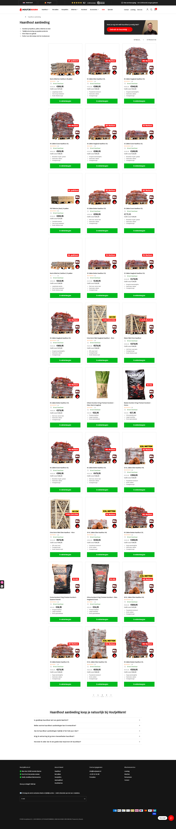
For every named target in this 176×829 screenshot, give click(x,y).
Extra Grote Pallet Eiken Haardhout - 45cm (62, 532)
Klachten (127, 774)
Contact (126, 10)
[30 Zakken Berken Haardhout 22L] (102, 190)
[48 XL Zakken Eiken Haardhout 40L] (139, 579)
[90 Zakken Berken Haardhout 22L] (102, 449)
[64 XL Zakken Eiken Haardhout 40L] (102, 643)
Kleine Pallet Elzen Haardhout (132, 338)
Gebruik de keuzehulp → (120, 29)
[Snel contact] (171, 818)
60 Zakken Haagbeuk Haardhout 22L (60, 338)
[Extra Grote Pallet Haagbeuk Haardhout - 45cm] (102, 319)
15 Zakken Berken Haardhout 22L (96, 273)
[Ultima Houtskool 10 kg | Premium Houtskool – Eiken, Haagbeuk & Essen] (102, 579)
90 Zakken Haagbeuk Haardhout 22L (134, 79)
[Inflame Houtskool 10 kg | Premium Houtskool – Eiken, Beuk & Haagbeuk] (102, 384)
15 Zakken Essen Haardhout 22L (133, 144)
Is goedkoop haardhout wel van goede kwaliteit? (51, 720)
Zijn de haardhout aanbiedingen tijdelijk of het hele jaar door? (56, 731)
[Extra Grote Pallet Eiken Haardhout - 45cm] (65, 514)
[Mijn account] (147, 10)
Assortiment (59, 767)
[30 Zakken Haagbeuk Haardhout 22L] (102, 125)
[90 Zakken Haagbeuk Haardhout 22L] (139, 60)
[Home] (25, 17)
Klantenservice (129, 767)
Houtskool (84, 9)
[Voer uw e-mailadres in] (84, 798)
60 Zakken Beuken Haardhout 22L (133, 532)
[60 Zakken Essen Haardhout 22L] (65, 449)
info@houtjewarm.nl (95, 771)
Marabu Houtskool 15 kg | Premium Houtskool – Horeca (137, 404)
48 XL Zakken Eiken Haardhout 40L (134, 597)
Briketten (74, 9)
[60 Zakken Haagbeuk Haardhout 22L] (65, 319)
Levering (132, 10)
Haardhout (45, 9)
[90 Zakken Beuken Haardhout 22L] (139, 643)
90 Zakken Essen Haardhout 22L (59, 144)
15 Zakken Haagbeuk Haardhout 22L (134, 273)
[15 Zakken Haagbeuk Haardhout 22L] (139, 255)
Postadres (93, 777)
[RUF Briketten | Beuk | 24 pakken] (65, 190)
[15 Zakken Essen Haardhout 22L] (139, 125)
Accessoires (93, 9)
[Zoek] (151, 10)
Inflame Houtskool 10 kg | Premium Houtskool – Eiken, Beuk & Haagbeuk (100, 404)
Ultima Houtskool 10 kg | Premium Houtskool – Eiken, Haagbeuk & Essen (102, 598)
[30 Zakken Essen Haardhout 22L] (139, 190)
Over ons (139, 10)
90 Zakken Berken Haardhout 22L (96, 468)
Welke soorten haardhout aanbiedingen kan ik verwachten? (55, 725)
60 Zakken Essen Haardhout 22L (59, 468)
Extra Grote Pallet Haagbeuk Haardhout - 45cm (100, 338)
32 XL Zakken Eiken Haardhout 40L (134, 468)
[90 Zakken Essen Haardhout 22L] (65, 125)
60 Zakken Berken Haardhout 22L (59, 403)
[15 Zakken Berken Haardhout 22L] (102, 255)
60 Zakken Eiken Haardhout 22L (96, 79)
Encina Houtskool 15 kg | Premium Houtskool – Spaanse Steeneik (63, 598)
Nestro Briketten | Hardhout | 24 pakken (61, 273)
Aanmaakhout (59, 780)
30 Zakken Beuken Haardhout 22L (59, 662)
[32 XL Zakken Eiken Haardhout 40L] (139, 449)
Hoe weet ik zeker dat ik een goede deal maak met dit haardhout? (57, 742)
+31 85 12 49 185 (94, 774)
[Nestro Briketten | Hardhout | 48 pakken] (65, 60)
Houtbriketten (59, 783)
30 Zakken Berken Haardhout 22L (96, 208)
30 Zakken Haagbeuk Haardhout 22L (97, 144)
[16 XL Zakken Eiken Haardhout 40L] (102, 514)
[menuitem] (45, 9)
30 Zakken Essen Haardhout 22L (133, 208)
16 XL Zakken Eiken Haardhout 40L (97, 532)
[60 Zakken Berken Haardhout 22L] (65, 384)
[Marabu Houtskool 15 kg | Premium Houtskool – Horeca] (139, 384)
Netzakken (55, 9)
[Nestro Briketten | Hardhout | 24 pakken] (65, 255)
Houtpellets (65, 9)
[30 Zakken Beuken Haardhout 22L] (65, 643)
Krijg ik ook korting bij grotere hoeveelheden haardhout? (54, 736)
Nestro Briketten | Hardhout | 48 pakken (61, 79)
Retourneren (128, 777)
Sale (103, 9)
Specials (110, 9)
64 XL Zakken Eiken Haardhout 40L (97, 662)
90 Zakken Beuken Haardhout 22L (133, 662)
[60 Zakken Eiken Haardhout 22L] (102, 60)
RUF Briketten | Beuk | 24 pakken (59, 208)
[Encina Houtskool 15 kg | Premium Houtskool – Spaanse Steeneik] (65, 579)
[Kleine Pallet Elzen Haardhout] (139, 319)
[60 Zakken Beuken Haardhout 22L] (139, 514)
